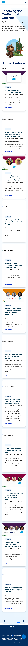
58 (19, 621)
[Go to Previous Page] (4, 621)
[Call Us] (24, 636)
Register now (8, 107)
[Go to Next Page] (23, 621)
